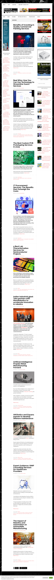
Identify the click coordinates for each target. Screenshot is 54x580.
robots (26, 355)
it (23, 239)
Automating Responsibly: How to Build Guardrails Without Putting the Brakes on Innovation (6, 60)
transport (21, 561)
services (14, 74)
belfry (23, 134)
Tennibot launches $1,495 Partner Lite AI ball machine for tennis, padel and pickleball (6, 122)
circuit (23, 178)
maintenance (20, 459)
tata (32, 355)
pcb (30, 178)
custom (28, 178)
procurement (31, 239)
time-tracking (15, 136)
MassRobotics (24, 327)
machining (15, 407)
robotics (23, 355)
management (26, 239)
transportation (26, 561)
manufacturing (20, 407)
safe (30, 513)
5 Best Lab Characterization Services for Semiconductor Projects (20, 250)
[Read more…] (15, 67)
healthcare (30, 512)
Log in (39, 574)
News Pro (23, 574)
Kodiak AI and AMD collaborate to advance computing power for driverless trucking (6, 107)
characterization (24, 289)
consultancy (20, 354)
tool (23, 136)
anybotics (19, 458)
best (18, 178)
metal (24, 407)
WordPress (35, 574)
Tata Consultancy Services (19, 323)
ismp (17, 513)
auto (22, 560)
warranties (21, 240)
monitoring (24, 459)
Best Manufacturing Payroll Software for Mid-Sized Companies (6, 76)
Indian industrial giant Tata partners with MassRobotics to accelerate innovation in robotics (23, 300)
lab (33, 289)
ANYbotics (15, 436)
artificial (20, 406)
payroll (31, 134)
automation (20, 134)
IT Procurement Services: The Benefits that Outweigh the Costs (23, 188)
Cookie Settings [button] (45, 577)
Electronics (20, 177)
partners (20, 355)
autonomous (26, 458)
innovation (28, 354)
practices (24, 513)
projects (14, 290)
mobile (28, 134)
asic (20, 289)
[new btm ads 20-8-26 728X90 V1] (35, 11)
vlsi (27, 290)
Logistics (19, 559)
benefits (19, 239)
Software (19, 133)
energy (30, 458)
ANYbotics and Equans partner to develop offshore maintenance (23, 416)
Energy (19, 457)
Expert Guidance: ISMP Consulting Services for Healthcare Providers (23, 468)
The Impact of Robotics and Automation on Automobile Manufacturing (20, 524)
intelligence (29, 406)
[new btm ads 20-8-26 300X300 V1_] (44, 32)
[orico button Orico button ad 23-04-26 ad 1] (44, 59)
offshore (28, 459)
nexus (33, 560)
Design (19, 288)
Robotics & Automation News (11, 10)
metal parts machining (28, 391)
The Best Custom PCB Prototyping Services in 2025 (23, 145)
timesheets (20, 136)
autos (24, 560)
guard (26, 134)
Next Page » (24, 568)
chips (29, 289)
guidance (26, 512)
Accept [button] (51, 577)
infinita (31, 289)
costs (26, 178)
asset (23, 458)
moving (30, 560)
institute (14, 513)
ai (18, 406)
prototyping (27, 407)
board (21, 178)
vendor (18, 240)
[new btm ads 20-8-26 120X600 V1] (6, 50)
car (26, 560)
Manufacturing (20, 405)
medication (20, 513)
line (28, 560)
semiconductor (20, 290)
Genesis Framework (29, 574)
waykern (18, 408)
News (19, 353)
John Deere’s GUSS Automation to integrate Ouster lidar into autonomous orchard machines (6, 114)
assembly (19, 560)
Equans (27, 438)
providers (28, 513)
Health (19, 511)
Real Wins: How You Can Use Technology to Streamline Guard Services (23, 83)
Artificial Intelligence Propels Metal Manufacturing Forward (22, 365)
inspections (15, 459)
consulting (20, 512)
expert (23, 512)
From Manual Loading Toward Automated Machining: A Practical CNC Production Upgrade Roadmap (6, 93)
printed (14, 179)
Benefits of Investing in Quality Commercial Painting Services (23, 27)
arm (18, 289)
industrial (24, 354)
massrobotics (15, 355)
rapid (31, 407)
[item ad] (44, 46)
